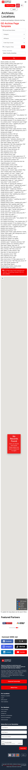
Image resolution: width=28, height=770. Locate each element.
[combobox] (14, 53)
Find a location (4, 709)
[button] (25, 2)
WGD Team (4, 711)
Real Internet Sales (8, 765)
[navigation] (23, 755)
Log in (2, 697)
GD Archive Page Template (10, 25)
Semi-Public (23, 608)
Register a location (5, 695)
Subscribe (23, 748)
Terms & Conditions (5, 717)
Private (22, 603)
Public (22, 605)
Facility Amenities (7, 50)
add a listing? (6, 273)
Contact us (3, 713)
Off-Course (23, 601)
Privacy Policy (17, 765)
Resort (22, 606)
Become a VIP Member (6, 715)
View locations (4, 701)
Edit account (4, 699)
